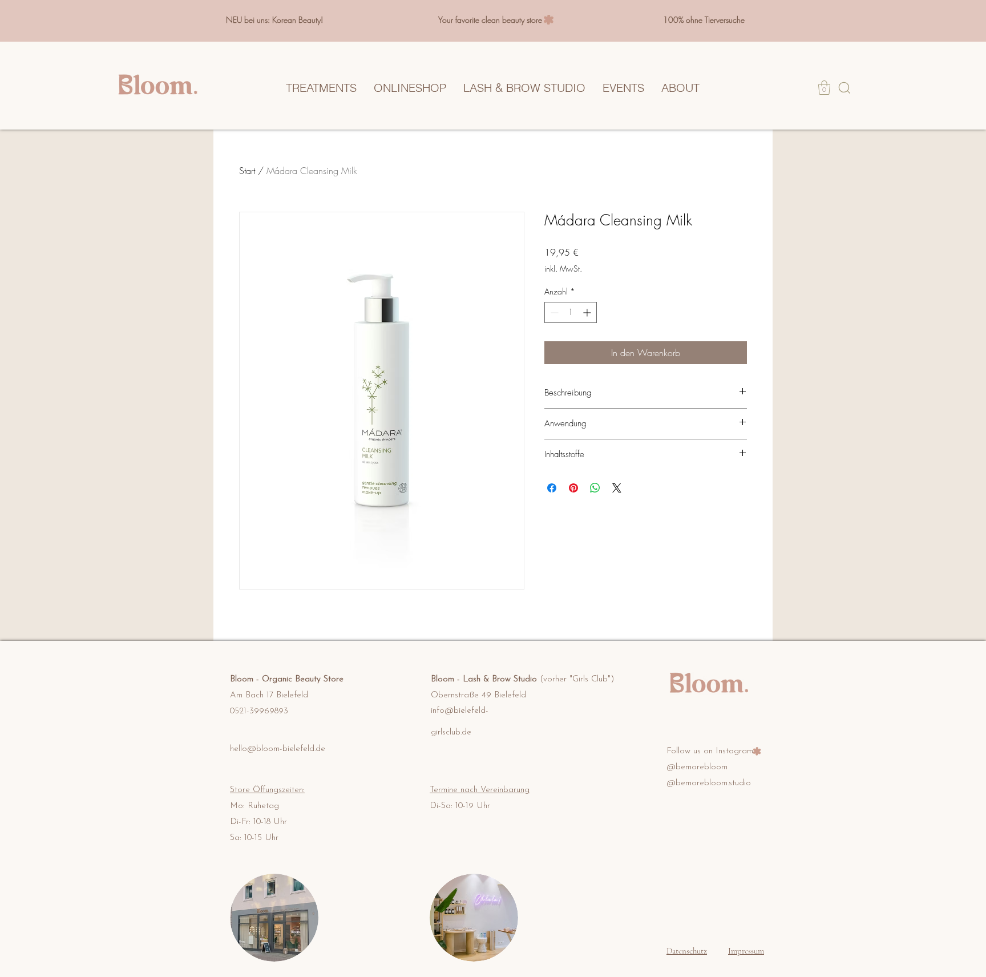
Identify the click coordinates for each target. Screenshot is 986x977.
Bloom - (246, 679)
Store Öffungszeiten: (267, 790)
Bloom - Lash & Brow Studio (523, 679)
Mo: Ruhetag (254, 806)
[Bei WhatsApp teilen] (595, 488)
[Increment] (588, 312)
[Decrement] (553, 312)
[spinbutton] (570, 312)
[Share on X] (617, 488)
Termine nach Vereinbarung (480, 790)
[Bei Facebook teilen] (552, 488)
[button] (824, 87)
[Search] (844, 87)
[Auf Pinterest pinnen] (573, 488)
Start (247, 170)
